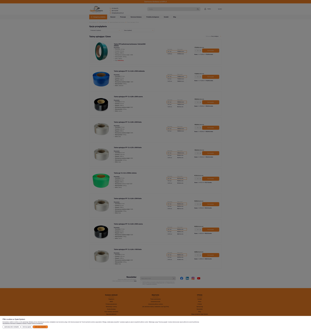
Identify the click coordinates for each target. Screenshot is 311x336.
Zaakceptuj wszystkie (40, 327)
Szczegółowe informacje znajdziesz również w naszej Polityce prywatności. (23, 323)
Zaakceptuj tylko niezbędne (11, 327)
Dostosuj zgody (27, 327)
